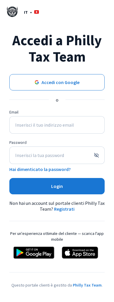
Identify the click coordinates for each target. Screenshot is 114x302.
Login (57, 186)
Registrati (64, 209)
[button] (31, 12)
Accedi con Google (61, 82)
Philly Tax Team (87, 285)
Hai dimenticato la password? (40, 169)
